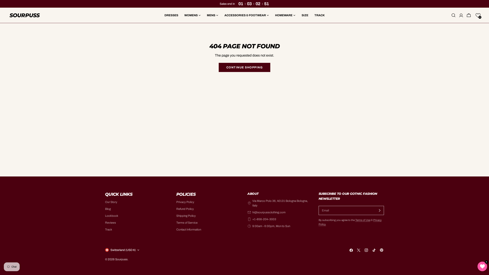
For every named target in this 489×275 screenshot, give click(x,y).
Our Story (111, 202)
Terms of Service (187, 222)
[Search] (453, 15)
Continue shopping (244, 67)
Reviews (110, 222)
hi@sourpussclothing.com (269, 212)
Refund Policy (185, 208)
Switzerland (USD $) (123, 250)
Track (108, 229)
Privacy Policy (185, 202)
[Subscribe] (380, 210)
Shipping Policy (186, 215)
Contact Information (188, 229)
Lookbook (111, 215)
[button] (478, 15)
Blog (108, 208)
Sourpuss (25, 15)
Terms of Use (362, 220)
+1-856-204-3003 (264, 219)
